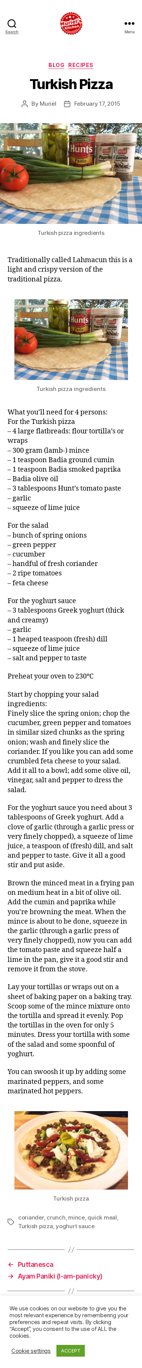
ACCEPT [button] (70, 1351)
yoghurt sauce (75, 1226)
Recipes (81, 65)
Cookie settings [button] (31, 1351)
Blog (56, 65)
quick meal (102, 1217)
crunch (56, 1217)
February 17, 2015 (97, 103)
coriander (31, 1217)
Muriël (48, 103)
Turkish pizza (35, 1226)
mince (76, 1217)
